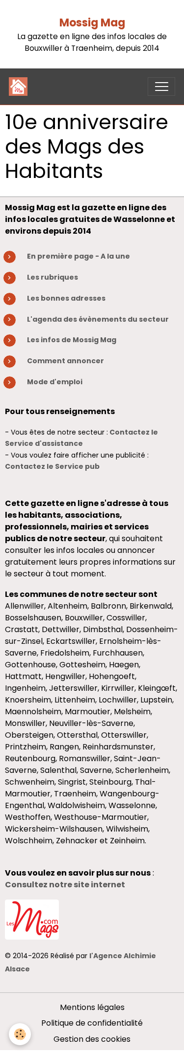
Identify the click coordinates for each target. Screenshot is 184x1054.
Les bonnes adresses (66, 298)
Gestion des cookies (92, 1039)
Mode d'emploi (54, 382)
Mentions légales (92, 1007)
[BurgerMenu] (161, 86)
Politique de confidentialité (92, 1023)
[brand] (20, 86)
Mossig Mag (92, 22)
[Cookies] (20, 1034)
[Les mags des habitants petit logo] (32, 918)
